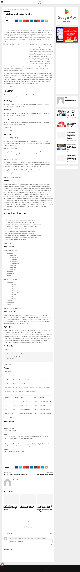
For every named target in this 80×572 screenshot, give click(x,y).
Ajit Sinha (7, 17)
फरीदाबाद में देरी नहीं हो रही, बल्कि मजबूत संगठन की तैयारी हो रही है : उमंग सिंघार (71, 147)
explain (17, 451)
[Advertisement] (66, 69)
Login (51, 533)
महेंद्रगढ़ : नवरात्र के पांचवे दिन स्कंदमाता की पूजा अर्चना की (27, 507)
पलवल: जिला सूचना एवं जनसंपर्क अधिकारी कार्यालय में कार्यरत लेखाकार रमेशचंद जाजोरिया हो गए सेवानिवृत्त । (44, 508)
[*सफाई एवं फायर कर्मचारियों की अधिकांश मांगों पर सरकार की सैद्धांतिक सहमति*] (61, 124)
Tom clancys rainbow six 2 (44, 475)
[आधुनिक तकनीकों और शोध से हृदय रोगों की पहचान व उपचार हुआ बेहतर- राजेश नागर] (61, 113)
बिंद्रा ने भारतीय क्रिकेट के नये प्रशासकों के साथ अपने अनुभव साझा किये (10, 508)
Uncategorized (6, 11)
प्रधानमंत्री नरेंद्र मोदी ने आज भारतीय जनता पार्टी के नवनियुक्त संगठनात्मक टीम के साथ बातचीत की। (71, 158)
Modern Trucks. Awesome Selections (15, 475)
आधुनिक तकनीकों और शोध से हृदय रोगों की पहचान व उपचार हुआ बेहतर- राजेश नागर (71, 113)
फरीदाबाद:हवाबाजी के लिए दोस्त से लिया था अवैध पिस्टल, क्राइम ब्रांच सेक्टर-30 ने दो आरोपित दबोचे (71, 135)
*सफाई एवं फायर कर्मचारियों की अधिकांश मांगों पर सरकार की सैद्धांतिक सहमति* (71, 124)
